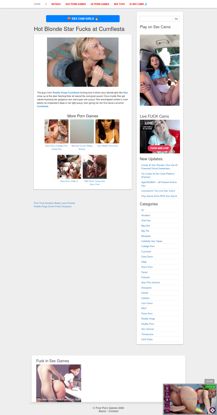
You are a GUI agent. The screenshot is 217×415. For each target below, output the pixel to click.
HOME (37, 4)
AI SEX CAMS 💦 (138, 4)
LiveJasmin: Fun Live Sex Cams (158, 190)
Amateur (145, 215)
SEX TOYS (119, 4)
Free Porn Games (107, 408)
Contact (114, 411)
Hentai (144, 292)
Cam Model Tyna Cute (107, 145)
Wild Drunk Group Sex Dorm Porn (95, 183)
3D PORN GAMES (100, 4)
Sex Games (147, 329)
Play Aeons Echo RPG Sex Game (159, 196)
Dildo (144, 261)
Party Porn (147, 313)
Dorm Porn (147, 266)
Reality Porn (147, 323)
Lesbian (145, 298)
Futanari (145, 277)
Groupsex (146, 287)
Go (176, 18)
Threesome (147, 334)
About (102, 411)
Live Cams (147, 303)
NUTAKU (56, 4)
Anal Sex (146, 220)
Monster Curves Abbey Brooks (82, 147)
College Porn (148, 246)
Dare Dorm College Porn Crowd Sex (56, 147)
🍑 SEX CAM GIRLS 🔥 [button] (82, 18)
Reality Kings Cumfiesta (66, 92)
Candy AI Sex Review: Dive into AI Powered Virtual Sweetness (159, 166)
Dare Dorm (147, 256)
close (209, 381)
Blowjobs (146, 236)
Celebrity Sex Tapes (151, 241)
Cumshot (146, 251)
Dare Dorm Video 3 (69, 181)
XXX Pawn (147, 339)
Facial (144, 272)
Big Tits (145, 230)
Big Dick (145, 225)
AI (142, 210)
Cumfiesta (42, 106)
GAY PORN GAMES (75, 4)
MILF (144, 308)
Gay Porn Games (150, 282)
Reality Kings (148, 318)
